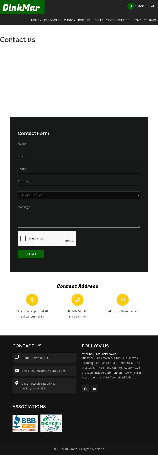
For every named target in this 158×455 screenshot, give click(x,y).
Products (51, 20)
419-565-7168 (77, 316)
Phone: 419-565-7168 (36, 358)
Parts (98, 20)
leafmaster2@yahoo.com (123, 311)
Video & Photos (117, 20)
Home (35, 20)
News (137, 20)
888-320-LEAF (77, 311)
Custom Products (78, 20)
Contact (150, 20)
